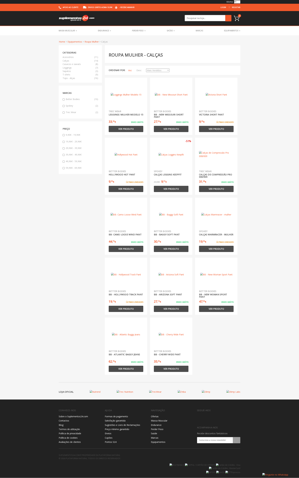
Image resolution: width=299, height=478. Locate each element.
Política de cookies (68, 437)
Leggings (67, 67)
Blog (61, 424)
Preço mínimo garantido (117, 429)
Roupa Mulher (92, 41)
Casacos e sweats (72, 64)
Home (62, 41)
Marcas (199, 30)
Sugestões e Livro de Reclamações (122, 424)
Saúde (170, 30)
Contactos (64, 420)
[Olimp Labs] (233, 392)
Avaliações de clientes (70, 441)
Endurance (103, 30)
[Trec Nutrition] (125, 392)
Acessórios (68, 57)
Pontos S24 (110, 441)
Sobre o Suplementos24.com (73, 416)
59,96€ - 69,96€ (73, 167)
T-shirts (66, 74)
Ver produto (126, 128)
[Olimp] (206, 392)
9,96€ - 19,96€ (73, 134)
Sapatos (67, 71)
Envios (108, 433)
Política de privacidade (70, 433)
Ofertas (155, 416)
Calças (66, 60)
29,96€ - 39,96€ (73, 148)
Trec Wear (82, 112)
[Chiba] (182, 392)
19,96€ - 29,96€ (73, 141)
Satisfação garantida (115, 420)
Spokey (82, 105)
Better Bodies (82, 99)
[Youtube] (212, 418)
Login (223, 7)
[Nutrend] (95, 392)
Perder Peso (138, 30)
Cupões (108, 437)
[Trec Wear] (155, 392)
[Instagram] (205, 418)
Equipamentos (231, 30)
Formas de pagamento (116, 416)
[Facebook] (199, 418)
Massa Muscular (67, 30)
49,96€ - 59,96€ (73, 161)
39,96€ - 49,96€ (73, 154)
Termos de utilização (69, 429)
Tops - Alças (69, 78)
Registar (236, 7)
